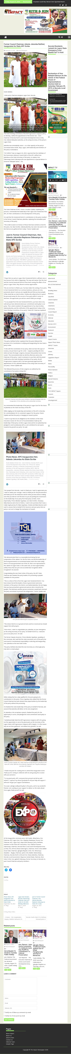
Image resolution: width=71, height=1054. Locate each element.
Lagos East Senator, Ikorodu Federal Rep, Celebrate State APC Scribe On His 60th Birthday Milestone (24, 900)
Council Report (52, 312)
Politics (13, 912)
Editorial (50, 318)
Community (51, 309)
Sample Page (10, 1044)
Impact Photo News (54, 342)
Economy (51, 315)
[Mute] (63, 180)
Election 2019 (52, 324)
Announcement (52, 281)
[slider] (56, 180)
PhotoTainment (52, 370)
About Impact (10, 1033)
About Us (9, 1035)
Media (50, 360)
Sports (50, 385)
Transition (51, 397)
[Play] (50, 180)
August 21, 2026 (9, 944)
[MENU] (69, 37)
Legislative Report (53, 357)
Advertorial (51, 278)
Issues (50, 351)
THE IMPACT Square (54, 391)
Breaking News (52, 290)
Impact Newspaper (22, 50)
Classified (51, 296)
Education (51, 321)
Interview (51, 348)
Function (50, 333)
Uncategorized (52, 400)
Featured (51, 330)
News (9, 912)
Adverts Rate (10, 1038)
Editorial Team (10, 1042)
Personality (51, 367)
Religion (50, 376)
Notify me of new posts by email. (15, 1016)
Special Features (53, 379)
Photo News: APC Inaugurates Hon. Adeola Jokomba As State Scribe (9, 899)
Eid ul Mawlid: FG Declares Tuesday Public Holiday (48, 2)
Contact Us (9, 1040)
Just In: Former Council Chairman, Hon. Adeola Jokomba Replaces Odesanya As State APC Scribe (38, 900)
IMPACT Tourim (53, 345)
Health (50, 336)
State (49, 388)
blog (6, 912)
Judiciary (50, 354)
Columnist (51, 303)
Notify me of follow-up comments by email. (18, 1012)
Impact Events (52, 339)
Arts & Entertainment (54, 284)
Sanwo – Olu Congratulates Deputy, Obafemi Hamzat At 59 (13, 918)
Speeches (51, 382)
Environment (52, 327)
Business (51, 293)
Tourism (50, 394)
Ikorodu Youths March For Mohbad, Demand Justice (36, 918)
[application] (57, 99)
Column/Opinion (52, 299)
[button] (13, 12)
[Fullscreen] (65, 180)
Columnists (51, 306)
